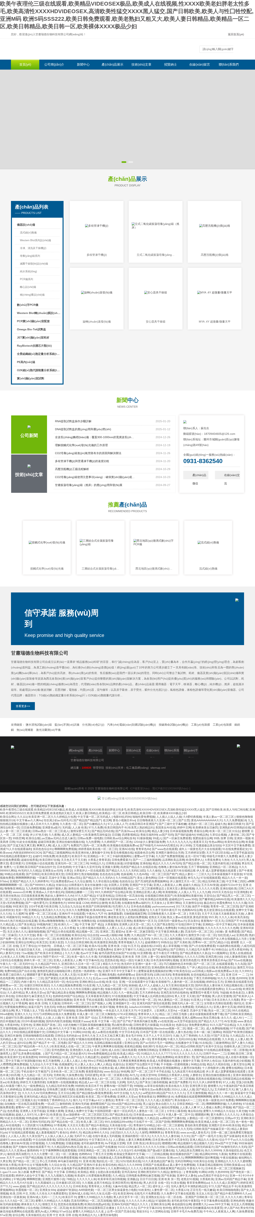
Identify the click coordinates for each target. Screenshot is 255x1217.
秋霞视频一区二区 (27, 1189)
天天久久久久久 (126, 1207)
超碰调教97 (152, 942)
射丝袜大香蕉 (8, 1164)
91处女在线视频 (26, 841)
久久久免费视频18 (235, 820)
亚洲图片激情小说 (53, 1179)
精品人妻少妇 (160, 831)
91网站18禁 (206, 1172)
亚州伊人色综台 (211, 1060)
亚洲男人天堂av (127, 1096)
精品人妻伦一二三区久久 (194, 874)
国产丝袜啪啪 (66, 1010)
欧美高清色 (241, 917)
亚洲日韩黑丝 (120, 1182)
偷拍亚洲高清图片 (18, 1154)
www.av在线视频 (169, 1017)
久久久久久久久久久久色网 (221, 928)
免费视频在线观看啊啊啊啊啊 (193, 1096)
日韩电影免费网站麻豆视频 (143, 1175)
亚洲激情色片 (57, 902)
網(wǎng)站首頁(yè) (76, 751)
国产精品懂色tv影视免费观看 (94, 1093)
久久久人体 (226, 917)
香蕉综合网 (201, 831)
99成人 (157, 838)
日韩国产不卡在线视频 (239, 920)
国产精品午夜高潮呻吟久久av (232, 1193)
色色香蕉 (12, 1111)
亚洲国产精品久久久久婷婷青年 (29, 881)
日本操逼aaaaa (142, 1114)
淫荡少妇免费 (244, 1082)
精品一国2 (126, 960)
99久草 (213, 917)
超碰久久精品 (191, 884)
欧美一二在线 (148, 989)
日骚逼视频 (72, 1143)
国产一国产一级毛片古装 (206, 1136)
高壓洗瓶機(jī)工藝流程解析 (72, 469)
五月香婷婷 (105, 1017)
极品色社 (209, 902)
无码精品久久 (203, 1006)
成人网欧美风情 (124, 1067)
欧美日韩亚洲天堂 (52, 874)
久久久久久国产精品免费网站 (155, 1057)
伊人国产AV (231, 1207)
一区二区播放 (69, 1154)
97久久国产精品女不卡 (223, 1186)
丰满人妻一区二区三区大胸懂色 (96, 1014)
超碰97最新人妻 (57, 888)
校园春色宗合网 (144, 852)
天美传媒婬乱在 (232, 1150)
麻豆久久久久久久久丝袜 (150, 1146)
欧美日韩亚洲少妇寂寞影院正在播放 (92, 1207)
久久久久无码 (183, 1128)
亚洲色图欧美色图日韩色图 (168, 967)
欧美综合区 (153, 1143)
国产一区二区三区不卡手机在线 (150, 1071)
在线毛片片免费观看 (146, 1193)
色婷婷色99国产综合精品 (68, 996)
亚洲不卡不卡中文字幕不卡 (119, 971)
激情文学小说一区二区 (202, 935)
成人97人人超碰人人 (151, 985)
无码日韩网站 (183, 1161)
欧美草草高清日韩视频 (112, 1179)
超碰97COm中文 (230, 884)
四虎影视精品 (130, 834)
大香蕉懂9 (111, 924)
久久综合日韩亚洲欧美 (79, 942)
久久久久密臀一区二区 (45, 1154)
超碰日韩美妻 (46, 841)
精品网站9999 (208, 1154)
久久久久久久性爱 (207, 888)
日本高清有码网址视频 (164, 960)
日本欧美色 (80, 1186)
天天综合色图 (65, 1039)
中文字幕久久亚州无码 (86, 867)
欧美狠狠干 (163, 981)
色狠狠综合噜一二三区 (29, 978)
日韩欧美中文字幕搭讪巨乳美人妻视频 (123, 1128)
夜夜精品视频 (132, 1046)
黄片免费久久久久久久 (224, 1114)
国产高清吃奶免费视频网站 (151, 881)
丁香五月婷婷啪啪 (204, 978)
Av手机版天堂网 (115, 1143)
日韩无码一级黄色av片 (172, 920)
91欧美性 (144, 1189)
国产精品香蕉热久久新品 (195, 953)
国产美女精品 (26, 924)
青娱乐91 (142, 1211)
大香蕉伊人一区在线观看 (89, 870)
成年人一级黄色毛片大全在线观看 (200, 849)
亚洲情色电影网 (16, 1168)
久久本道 (227, 1039)
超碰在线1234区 (151, 945)
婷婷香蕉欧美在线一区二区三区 (97, 849)
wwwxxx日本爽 (22, 892)
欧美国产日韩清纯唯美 (97, 906)
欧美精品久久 (87, 1215)
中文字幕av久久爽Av (29, 820)
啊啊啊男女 (156, 1132)
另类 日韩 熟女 (136, 1143)
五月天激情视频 (196, 1093)
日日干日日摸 (148, 1179)
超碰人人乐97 (24, 1114)
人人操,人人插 (51, 1017)
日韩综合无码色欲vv (67, 1035)
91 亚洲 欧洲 (87, 1161)
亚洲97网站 (174, 902)
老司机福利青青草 (92, 1143)
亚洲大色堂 (56, 942)
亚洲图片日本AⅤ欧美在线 (224, 1125)
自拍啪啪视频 (105, 920)
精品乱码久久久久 (80, 978)
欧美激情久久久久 (242, 899)
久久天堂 (204, 1035)
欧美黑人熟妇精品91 (141, 827)
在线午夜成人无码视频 (106, 1136)
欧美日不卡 (79, 856)
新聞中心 (83, 64)
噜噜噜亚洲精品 (14, 888)
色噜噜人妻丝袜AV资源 (172, 867)
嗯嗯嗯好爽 (202, 1114)
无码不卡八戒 (82, 1136)
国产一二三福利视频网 (147, 859)
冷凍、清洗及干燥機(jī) (33, 248)
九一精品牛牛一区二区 (128, 1017)
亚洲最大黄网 (110, 867)
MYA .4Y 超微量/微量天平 (214, 321)
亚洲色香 (241, 935)
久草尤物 (241, 1111)
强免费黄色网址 (198, 1024)
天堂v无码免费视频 (12, 902)
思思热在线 (112, 960)
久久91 (185, 1136)
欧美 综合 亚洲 (115, 981)
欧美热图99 (30, 1057)
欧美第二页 (93, 1096)
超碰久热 (220, 823)
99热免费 (49, 856)
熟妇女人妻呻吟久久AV (59, 895)
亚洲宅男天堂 (197, 1085)
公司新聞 (29, 435)
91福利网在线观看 (228, 945)
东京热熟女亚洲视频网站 (164, 1067)
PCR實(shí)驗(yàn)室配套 (33, 321)
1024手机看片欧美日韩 (43, 906)
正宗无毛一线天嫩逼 (202, 1189)
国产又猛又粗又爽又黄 (21, 845)
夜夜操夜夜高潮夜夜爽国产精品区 (164, 1168)
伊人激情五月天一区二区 (185, 881)
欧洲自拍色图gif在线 (97, 1204)
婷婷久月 (75, 1132)
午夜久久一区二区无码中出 (16, 963)
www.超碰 (19, 1186)
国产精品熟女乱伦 (120, 1114)
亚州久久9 (88, 1035)
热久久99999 (213, 1150)
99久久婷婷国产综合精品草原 (113, 892)
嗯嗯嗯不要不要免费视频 (42, 974)
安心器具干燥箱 (155, 321)
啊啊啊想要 (34, 1179)
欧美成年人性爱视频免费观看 (93, 1175)
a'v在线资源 (165, 1021)
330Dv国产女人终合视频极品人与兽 (225, 938)
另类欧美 (59, 1075)
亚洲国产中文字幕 (140, 884)
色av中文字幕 (88, 953)
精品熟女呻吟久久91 (95, 1132)
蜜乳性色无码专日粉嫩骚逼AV (191, 1207)
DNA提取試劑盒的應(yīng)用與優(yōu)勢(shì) (83, 429)
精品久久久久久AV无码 (167, 863)
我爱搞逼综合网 (202, 838)
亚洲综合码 (131, 1042)
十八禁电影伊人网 (213, 1067)
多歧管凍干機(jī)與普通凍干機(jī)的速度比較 (82, 461)
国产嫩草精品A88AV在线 (214, 899)
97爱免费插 (108, 1096)
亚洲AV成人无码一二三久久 (44, 1197)
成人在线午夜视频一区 (239, 1057)
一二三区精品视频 (157, 1154)
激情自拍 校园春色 (79, 888)
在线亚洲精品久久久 (161, 1128)
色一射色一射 (244, 1121)
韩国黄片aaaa (81, 1021)
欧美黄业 (55, 1114)
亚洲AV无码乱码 (39, 1121)
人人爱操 (118, 1139)
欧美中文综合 (214, 1046)
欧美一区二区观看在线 (114, 1075)
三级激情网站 (221, 1042)
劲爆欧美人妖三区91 (236, 1046)
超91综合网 (24, 1042)
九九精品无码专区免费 (60, 1085)
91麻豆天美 (141, 960)
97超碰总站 (69, 899)
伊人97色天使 (38, 834)
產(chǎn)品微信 (199, 476)
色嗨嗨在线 (88, 920)
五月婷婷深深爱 (195, 852)
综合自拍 (92, 935)
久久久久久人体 (86, 1179)
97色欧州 (44, 945)
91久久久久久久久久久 (187, 1053)
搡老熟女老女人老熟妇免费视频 (127, 917)
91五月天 (133, 945)
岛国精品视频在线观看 (108, 1042)
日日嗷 (116, 834)
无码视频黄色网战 (109, 956)
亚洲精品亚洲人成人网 (147, 892)
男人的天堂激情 (221, 996)
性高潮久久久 (120, 906)
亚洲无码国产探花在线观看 (153, 1003)
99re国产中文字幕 (226, 1143)
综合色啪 (33, 1207)
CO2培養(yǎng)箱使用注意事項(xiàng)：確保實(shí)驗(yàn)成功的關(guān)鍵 (95, 477)
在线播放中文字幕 (186, 1042)
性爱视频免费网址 (15, 1006)
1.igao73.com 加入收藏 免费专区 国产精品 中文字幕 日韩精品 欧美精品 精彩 (48, 1172)
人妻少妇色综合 (149, 1078)
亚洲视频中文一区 (124, 1003)
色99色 (167, 1207)
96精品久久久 (30, 917)
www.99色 (191, 899)
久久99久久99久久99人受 (40, 1039)
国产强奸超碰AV (185, 834)
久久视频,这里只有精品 (96, 1182)
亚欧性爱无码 (144, 974)
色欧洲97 (148, 1046)
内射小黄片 (28, 981)
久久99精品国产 (125, 877)
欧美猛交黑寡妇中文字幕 (129, 1154)
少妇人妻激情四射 (235, 956)
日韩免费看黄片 (121, 859)
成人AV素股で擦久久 (13, 1085)
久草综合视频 (218, 834)
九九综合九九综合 (70, 906)
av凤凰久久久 (127, 1057)
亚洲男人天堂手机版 (32, 1111)
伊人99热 (185, 845)
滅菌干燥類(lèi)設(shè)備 (34, 263)
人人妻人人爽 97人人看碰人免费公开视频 (205, 1107)
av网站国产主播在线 (172, 1118)
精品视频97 (185, 1143)
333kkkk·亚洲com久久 (169, 1157)
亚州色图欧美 (59, 1050)
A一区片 (159, 1114)
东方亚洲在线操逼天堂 (179, 985)
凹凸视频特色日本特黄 (178, 963)
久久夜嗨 (54, 834)
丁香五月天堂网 (102, 1154)
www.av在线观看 (20, 1139)
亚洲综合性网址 (25, 942)
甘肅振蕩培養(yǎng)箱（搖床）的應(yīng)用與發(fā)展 (88, 485)
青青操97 (139, 1125)
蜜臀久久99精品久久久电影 (95, 1197)
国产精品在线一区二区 (197, 863)
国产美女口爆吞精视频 (153, 1082)
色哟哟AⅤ (85, 1154)
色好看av (141, 1067)
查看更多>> (23, 706)
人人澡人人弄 (16, 1136)
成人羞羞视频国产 (47, 1132)
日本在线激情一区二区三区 (108, 1107)
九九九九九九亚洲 (115, 938)
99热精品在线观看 (209, 1039)
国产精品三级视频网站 (57, 852)
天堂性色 (25, 1024)
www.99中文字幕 (218, 1204)
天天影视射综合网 (11, 1096)
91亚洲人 (196, 999)
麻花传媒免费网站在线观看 (16, 1211)
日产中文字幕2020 (149, 1207)
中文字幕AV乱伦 (93, 960)
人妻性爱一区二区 (162, 1189)
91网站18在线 (81, 1032)
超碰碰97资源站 (67, 1189)
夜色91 (64, 1132)
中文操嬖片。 (146, 1010)
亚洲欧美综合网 (160, 1204)
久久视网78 (20, 913)
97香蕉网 (21, 1003)
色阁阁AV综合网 (192, 910)
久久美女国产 (34, 1136)
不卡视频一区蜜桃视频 (175, 1064)
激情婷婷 (65, 1103)
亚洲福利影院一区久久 (136, 1136)
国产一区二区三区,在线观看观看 (213, 963)
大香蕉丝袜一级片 (31, 999)
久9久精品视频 (191, 938)
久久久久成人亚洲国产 (159, 1100)
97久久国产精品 (85, 895)
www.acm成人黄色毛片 (194, 1132)
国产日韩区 (33, 874)
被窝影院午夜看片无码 (204, 992)
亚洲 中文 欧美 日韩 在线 (61, 1215)
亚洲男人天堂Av (166, 1010)
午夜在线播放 (228, 1157)
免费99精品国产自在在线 (19, 971)
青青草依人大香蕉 (99, 1186)
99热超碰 (31, 1118)
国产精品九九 (204, 1089)
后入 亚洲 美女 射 (62, 1067)
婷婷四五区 (119, 1028)
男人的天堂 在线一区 (156, 1182)
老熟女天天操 (157, 917)
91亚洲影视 (144, 953)
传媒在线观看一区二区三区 (121, 989)
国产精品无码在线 (102, 831)
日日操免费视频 (31, 827)
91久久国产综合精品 (222, 1024)
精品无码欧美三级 (213, 881)
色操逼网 (126, 874)
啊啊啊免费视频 (86, 992)
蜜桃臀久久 (215, 1085)
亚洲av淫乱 (74, 877)
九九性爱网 (93, 841)
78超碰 (224, 992)
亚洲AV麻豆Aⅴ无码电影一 (47, 967)
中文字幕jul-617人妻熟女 (98, 1100)
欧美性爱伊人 (194, 859)
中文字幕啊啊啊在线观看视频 (58, 1150)
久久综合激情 (82, 881)
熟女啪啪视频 (89, 874)
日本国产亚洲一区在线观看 (157, 1032)
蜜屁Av (120, 931)
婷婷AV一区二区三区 (52, 1118)
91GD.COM (125, 1146)
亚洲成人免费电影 (165, 928)
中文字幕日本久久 (100, 1139)
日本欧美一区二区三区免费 (67, 1071)
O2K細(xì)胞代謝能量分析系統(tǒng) (39, 370)
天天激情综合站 (192, 902)
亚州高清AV (129, 1172)
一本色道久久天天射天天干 (119, 1010)
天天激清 (54, 1003)
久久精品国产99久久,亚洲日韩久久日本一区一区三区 (68, 963)
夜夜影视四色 (94, 1071)
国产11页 (183, 820)
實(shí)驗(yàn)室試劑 (30, 378)
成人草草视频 (171, 945)
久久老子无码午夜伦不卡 (165, 910)
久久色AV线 (140, 874)
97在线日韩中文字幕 (188, 924)
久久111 (22, 816)
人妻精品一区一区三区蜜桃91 (205, 1118)
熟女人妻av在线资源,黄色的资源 (187, 917)
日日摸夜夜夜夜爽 (32, 895)
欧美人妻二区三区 (92, 1121)
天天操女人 (158, 902)
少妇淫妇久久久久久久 (124, 1132)
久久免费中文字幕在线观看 (177, 1193)
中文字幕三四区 (236, 881)
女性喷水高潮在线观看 (218, 1003)
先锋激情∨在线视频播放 (62, 1082)
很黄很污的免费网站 (13, 1207)
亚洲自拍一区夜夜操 (12, 1197)
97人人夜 (228, 1082)
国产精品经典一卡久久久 (34, 1046)
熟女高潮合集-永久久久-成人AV (223, 1017)
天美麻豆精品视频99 (209, 1164)
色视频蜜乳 (66, 1064)
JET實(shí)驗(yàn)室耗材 (33, 337)
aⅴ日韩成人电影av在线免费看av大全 (214, 971)
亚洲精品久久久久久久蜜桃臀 (233, 1161)
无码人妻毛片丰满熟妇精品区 (189, 1186)
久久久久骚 (240, 902)
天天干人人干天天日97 (157, 1035)
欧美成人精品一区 (128, 1053)
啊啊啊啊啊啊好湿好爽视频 (202, 1157)
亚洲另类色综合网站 (35, 1128)
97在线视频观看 (210, 877)
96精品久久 (97, 863)
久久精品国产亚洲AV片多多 (84, 1164)
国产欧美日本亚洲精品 (48, 953)
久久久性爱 (7, 1078)
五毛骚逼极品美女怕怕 (207, 845)
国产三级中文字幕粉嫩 (172, 823)
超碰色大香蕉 (32, 1017)
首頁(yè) (25, 64)
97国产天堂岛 (219, 1035)
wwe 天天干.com (10, 1157)
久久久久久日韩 (194, 956)
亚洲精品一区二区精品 (223, 867)
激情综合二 (177, 1172)
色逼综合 (118, 1064)
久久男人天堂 (67, 974)
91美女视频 (178, 1182)
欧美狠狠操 (170, 892)
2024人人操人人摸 (182, 1089)
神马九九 (193, 877)
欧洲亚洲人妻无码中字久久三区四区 (79, 938)
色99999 (241, 978)
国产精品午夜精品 (96, 1125)
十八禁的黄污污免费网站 (37, 1125)
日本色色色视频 (140, 906)
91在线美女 (167, 1024)
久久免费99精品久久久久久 (125, 1168)
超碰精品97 (176, 899)
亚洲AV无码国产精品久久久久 (130, 1204)
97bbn (4, 881)
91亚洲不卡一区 (87, 974)
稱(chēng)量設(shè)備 (32, 294)
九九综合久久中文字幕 (43, 1064)
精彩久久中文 (111, 963)
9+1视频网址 (220, 953)
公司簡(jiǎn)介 (54, 64)
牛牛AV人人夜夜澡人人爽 (219, 1211)
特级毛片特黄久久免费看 (222, 856)
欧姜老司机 (14, 1128)
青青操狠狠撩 (180, 974)
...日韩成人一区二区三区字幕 (69, 945)
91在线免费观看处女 (235, 849)
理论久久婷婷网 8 (72, 949)
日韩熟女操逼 (114, 863)
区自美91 (193, 920)
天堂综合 (209, 895)
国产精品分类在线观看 (61, 931)
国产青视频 (203, 996)
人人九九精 (203, 892)
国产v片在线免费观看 (202, 945)
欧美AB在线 (97, 910)
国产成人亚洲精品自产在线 (175, 989)
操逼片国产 (35, 1006)
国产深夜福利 (232, 1136)
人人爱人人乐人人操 (118, 928)
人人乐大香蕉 (66, 928)
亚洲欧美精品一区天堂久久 (93, 1089)
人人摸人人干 (186, 892)
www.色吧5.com (64, 1107)
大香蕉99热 (11, 1024)
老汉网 (107, 820)
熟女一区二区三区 (219, 1010)
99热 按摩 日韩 (223, 838)
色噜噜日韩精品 (147, 1050)
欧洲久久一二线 (68, 924)
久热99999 (222, 1172)
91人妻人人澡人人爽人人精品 (93, 1064)
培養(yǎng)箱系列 (30, 255)
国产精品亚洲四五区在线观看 (66, 1096)
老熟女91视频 (189, 1179)
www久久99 (136, 899)
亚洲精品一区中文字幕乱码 (219, 924)
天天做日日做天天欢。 (29, 949)
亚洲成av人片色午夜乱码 (48, 892)
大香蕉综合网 (129, 1078)
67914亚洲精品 (126, 1014)
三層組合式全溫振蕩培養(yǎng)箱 (47, 568)
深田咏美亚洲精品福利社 (72, 1139)
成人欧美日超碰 (142, 928)
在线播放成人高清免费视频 (114, 1157)
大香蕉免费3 (212, 859)
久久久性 (5, 913)
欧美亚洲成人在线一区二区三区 (70, 1046)
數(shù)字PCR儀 (27, 304)
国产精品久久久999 (80, 1042)
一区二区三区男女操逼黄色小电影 (116, 1189)
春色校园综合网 (181, 1204)
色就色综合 (126, 881)
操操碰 (132, 985)
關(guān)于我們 (191, 751)
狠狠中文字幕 (191, 1060)
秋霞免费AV (224, 902)
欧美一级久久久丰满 (84, 956)
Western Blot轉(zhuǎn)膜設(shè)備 (39, 313)
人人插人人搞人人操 (168, 816)
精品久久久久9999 (129, 1164)
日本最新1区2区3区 (68, 1182)
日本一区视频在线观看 (172, 877)
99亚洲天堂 (20, 906)
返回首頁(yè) (236, 34)
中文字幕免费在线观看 (215, 1200)
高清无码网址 (79, 1200)
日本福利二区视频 (75, 967)
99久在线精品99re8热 (118, 1121)
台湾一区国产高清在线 (121, 1211)
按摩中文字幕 (244, 910)
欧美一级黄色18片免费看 (218, 1100)
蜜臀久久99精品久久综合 (218, 1111)
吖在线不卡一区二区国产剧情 (151, 1121)
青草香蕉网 (159, 1039)
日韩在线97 (23, 996)
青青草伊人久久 (148, 1014)
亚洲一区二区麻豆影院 (140, 931)
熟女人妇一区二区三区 (106, 1078)
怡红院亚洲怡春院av (97, 1118)
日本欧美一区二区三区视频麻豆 (224, 1168)
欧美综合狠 (33, 838)
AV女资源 (230, 1021)
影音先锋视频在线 (122, 852)
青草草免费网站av (198, 1182)
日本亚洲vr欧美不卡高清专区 (170, 1139)
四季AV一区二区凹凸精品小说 (210, 942)
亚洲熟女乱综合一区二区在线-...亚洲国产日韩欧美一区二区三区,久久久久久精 (194, 1197)
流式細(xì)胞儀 (28, 232)
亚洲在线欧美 (228, 888)
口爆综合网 (7, 1010)
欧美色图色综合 (225, 967)
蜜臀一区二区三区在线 (43, 913)
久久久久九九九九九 (179, 841)
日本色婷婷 (64, 867)
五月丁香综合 (28, 945)
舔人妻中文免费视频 (182, 1164)
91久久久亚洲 (225, 978)
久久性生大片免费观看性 (51, 1193)
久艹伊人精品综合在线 (200, 967)
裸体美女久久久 (31, 1204)
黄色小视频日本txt (124, 820)
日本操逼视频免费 (181, 831)
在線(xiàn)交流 (232, 476)
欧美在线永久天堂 (177, 1085)
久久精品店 (237, 1035)
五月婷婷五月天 (224, 1089)
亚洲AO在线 (126, 849)
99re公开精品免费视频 (102, 1060)
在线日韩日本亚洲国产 (143, 823)
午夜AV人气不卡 (96, 913)
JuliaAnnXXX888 (139, 1006)
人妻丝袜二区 (236, 834)
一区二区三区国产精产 (164, 874)
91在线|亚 (205, 1042)
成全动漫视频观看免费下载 (206, 1014)
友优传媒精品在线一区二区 (207, 974)
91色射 (149, 1157)
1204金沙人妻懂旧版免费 (149, 841)
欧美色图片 (63, 856)
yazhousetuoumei (163, 906)
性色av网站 (216, 841)
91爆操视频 (144, 838)
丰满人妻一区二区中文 (179, 1114)
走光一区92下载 (195, 856)
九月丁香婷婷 (188, 1035)
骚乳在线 (118, 1200)
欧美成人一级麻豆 (18, 928)
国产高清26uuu (124, 831)
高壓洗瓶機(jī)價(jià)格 (215, 254)
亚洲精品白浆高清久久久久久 (46, 910)
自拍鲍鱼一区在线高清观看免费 (23, 1103)
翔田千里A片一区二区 (56, 956)
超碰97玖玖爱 (14, 1017)
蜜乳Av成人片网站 (46, 1211)
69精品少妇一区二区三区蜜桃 (164, 1125)
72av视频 (27, 953)
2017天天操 (183, 906)
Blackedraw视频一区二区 (169, 1028)
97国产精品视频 (32, 1157)
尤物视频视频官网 (135, 913)
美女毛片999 (133, 1035)
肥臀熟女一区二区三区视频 (177, 1078)
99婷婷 (79, 1085)
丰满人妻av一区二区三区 (219, 816)
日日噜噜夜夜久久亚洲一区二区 (157, 820)
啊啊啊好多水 (165, 1096)
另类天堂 (194, 913)
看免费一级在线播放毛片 (31, 1078)
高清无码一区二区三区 (199, 931)
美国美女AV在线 (165, 827)
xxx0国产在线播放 (105, 1146)
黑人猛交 (148, 1103)
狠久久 (77, 1100)
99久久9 (95, 1193)
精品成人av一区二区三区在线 (97, 1082)
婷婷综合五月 (214, 981)
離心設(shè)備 (28, 286)
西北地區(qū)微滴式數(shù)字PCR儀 (101, 568)
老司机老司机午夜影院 (185, 1200)
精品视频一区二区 (87, 931)
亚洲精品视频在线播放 (58, 999)
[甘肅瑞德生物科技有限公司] (70, 49)
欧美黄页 (217, 1207)
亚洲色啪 (145, 863)
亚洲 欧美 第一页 (168, 1179)
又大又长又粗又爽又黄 (110, 1035)
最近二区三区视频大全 (22, 1100)
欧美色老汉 (237, 992)
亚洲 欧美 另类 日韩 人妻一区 (140, 956)
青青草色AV (143, 849)
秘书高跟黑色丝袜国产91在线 (117, 953)
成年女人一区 (160, 1186)
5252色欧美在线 (130, 1161)
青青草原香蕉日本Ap (214, 960)
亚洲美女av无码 (52, 870)
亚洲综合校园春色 (34, 1089)
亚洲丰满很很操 (242, 1075)
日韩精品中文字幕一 (58, 1032)
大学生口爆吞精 (176, 1111)
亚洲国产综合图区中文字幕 (142, 1064)
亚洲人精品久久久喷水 (204, 1139)
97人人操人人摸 (41, 1028)
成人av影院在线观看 (104, 1032)
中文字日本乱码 (128, 1032)
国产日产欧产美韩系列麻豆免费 (136, 1021)
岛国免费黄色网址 (116, 999)
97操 (207, 999)
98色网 (125, 1071)
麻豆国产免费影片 (180, 1082)
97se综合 (65, 1211)
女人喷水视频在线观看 (91, 928)
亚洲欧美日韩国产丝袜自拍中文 (35, 867)
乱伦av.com (100, 978)
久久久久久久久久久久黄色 (81, 1128)
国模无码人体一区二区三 (187, 1003)
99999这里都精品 (50, 1057)
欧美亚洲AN (125, 1193)
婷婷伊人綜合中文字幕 (29, 1175)
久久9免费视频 (55, 1143)
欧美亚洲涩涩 (141, 967)
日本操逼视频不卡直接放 (226, 874)
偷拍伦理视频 (169, 1107)
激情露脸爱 (115, 913)
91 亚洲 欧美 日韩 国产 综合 (79, 1017)
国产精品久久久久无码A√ (98, 877)
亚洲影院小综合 (168, 1050)
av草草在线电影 (154, 1085)
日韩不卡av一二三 (214, 1053)
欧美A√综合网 (97, 945)
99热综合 (166, 942)
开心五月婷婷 (47, 1161)
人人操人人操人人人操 (59, 1136)
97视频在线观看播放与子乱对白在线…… (101, 1039)
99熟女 (61, 1006)
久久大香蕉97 (178, 935)
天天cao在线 (233, 989)
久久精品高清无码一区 (51, 981)
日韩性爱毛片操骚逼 (145, 1024)
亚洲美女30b (47, 1189)
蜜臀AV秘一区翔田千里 (118, 1085)
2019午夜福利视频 (32, 1021)
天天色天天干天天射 (73, 859)
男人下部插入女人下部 (29, 1010)
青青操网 (191, 1172)
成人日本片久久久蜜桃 (44, 823)
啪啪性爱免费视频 (143, 816)
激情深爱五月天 (80, 831)
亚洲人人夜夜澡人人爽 (167, 884)
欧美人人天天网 (14, 956)
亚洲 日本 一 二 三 (237, 974)
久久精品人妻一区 (139, 1039)
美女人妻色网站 (147, 877)
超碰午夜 (97, 989)
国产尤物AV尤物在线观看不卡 (31, 1146)
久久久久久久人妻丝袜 (165, 1136)
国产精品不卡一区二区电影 (50, 1042)
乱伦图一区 (109, 1193)
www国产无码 (74, 1118)
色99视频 (140, 1150)
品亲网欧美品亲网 (173, 859)
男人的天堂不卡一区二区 (128, 1197)
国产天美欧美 (182, 942)
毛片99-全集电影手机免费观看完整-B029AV (78, 1168)
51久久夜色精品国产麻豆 (157, 1161)
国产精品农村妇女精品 (210, 1057)
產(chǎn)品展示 (112, 64)
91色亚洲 (89, 985)
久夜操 (223, 1154)
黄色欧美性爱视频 (196, 1125)
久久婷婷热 (234, 1103)
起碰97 (37, 856)
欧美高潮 (114, 902)
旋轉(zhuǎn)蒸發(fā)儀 (97, 321)
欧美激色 (13, 1082)
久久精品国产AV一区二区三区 (149, 935)
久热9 (225, 859)
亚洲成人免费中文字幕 (79, 1111)
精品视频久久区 (107, 992)
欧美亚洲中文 (12, 1057)
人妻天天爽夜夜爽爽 (138, 1139)
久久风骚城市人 (44, 1182)
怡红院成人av (226, 935)
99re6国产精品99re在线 (126, 1103)
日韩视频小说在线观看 (39, 863)
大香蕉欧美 (207, 1179)
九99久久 (157, 938)
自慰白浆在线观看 (109, 1172)
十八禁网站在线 (159, 1211)
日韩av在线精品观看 (180, 1146)
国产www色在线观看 (164, 849)
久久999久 (245, 971)
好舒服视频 (131, 863)
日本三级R (100, 1050)
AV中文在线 (121, 1093)
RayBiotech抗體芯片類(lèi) (34, 345)
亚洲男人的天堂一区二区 (134, 924)
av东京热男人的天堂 (124, 1089)
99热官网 (18, 838)
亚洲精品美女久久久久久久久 (154, 978)
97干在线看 (237, 1028)
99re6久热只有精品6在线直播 (18, 920)
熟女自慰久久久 (165, 1103)
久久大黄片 (244, 1024)
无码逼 (66, 827)
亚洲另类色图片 (189, 960)
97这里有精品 (105, 895)
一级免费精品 (35, 1085)
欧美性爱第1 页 (184, 1057)
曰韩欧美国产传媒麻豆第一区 (211, 1128)
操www (22, 1050)
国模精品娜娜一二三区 (79, 892)
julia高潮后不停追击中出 (213, 1175)
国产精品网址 (160, 949)
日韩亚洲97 (72, 874)
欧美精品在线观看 (156, 899)
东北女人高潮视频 (242, 1204)
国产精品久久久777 (210, 1021)
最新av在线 (83, 1107)
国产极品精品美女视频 (61, 992)
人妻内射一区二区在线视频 (188, 981)
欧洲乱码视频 (87, 1157)
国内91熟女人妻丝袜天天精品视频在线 (219, 985)
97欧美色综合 (181, 971)
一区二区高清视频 (100, 1200)
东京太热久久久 (17, 931)
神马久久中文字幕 (64, 1028)
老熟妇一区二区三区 (200, 823)
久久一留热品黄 (128, 992)
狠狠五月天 (49, 1204)
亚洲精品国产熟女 (38, 1168)
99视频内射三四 (47, 924)
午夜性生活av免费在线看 (154, 1089)
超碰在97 (24, 1028)
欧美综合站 (79, 935)
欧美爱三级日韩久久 (12, 974)
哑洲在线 (136, 1182)
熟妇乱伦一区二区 (107, 1161)
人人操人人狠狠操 (191, 1050)
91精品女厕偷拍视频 (190, 928)
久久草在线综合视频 (105, 881)
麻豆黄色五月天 (41, 996)
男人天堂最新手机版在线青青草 (86, 917)
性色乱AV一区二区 (167, 1046)
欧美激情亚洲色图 (105, 942)
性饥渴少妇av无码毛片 (58, 820)
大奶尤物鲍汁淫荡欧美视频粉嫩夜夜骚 (86, 1024)
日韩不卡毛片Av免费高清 (186, 1211)
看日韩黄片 (17, 863)
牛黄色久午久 (195, 1168)
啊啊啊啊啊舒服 (25, 877)
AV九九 (133, 1075)
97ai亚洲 (5, 1215)
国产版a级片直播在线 (160, 1150)
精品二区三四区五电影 (173, 1014)
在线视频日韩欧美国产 (159, 895)
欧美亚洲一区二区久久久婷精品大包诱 (52, 816)
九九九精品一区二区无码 (111, 985)
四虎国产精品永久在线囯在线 (138, 867)
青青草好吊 (31, 989)
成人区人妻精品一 (72, 834)
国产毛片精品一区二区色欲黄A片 (65, 1053)
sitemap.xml (158, 767)
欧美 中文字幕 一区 (104, 1021)
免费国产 (76, 845)
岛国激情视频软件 (120, 967)
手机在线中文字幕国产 (35, 1071)
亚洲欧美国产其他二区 (47, 1024)
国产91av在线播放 (239, 960)
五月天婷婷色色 (149, 992)
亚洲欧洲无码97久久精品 (153, 1172)
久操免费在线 (74, 1075)
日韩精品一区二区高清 (54, 1207)
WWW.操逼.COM (78, 902)
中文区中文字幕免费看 (236, 845)
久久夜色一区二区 (71, 823)
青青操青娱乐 (146, 1096)
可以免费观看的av (61, 881)
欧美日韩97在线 (49, 859)
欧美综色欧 (110, 1164)
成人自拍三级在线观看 (122, 1050)
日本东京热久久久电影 (225, 999)
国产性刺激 (168, 1175)
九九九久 (135, 1093)
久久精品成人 (8, 924)
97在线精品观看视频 (217, 1050)
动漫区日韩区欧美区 (36, 985)
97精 (184, 945)
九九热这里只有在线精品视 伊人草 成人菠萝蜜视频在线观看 (199, 870)
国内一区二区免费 (94, 845)
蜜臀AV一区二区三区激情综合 (34, 1107)
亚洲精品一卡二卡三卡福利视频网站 (110, 856)
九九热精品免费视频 (53, 917)
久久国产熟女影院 (162, 924)
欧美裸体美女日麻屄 (205, 827)
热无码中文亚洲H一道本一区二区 (141, 963)
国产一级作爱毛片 (36, 902)
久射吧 (143, 1132)
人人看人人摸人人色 (73, 1060)
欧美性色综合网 (234, 841)
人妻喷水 (195, 1075)
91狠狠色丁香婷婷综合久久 (54, 1100)
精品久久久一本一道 (234, 877)
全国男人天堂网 (118, 884)
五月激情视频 (8, 1028)
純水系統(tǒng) (28, 271)
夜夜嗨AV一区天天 (144, 920)
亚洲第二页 (107, 931)
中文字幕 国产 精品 (91, 924)
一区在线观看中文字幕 (140, 981)
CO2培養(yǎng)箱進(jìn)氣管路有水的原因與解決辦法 (88, 453)
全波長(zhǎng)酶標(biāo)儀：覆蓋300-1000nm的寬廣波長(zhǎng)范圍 (95, 437)
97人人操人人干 (118, 823)
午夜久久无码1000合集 (181, 1039)
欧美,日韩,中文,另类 (22, 1193)
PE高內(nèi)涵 (26, 362)
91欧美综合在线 (203, 1161)
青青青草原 (172, 1132)
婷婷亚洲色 (244, 1006)
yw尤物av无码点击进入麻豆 (58, 838)
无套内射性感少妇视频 (226, 863)
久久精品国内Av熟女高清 (66, 1146)
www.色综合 (111, 1071)
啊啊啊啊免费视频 (65, 849)
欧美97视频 (107, 1006)
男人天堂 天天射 (185, 996)
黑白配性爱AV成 (122, 1024)
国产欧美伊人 (241, 996)
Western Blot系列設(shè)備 (35, 240)
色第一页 (21, 910)
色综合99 (72, 981)
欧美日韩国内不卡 (115, 827)
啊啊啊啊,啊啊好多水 (122, 978)
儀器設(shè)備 (26, 224)
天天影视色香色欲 (86, 1067)
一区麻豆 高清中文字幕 (51, 877)
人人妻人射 (242, 1039)
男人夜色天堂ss (35, 992)
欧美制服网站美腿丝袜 (188, 895)
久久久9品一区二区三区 (19, 1200)
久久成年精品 (15, 992)
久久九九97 (237, 859)
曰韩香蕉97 (76, 884)
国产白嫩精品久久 (95, 823)
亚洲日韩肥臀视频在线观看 (43, 899)
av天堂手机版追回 (241, 852)
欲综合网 (18, 1215)
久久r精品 (118, 1175)
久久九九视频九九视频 (59, 1175)
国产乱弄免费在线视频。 (28, 1053)
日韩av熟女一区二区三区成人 (50, 831)
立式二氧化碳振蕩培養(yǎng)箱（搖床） (156, 254)
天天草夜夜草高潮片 (97, 996)
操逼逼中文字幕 (244, 1093)
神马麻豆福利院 (67, 1161)
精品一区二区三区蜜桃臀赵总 (146, 888)
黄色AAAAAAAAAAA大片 (206, 820)
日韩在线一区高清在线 (129, 895)
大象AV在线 (119, 1186)
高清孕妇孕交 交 (10, 1093)
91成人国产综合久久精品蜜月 (80, 1057)
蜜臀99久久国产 (88, 899)
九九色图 (138, 1157)
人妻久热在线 (183, 1032)
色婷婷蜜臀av (125, 974)
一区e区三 (51, 1103)
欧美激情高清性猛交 (97, 834)
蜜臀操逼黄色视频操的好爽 (155, 971)
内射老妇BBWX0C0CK (27, 852)
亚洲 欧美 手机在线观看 (88, 999)
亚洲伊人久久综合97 (119, 1150)
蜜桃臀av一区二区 (11, 985)
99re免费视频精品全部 (101, 1053)
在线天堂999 (148, 1075)
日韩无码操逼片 (204, 1146)
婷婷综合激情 (98, 902)
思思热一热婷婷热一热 (87, 971)
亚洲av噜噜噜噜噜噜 (51, 920)
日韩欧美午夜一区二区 (142, 999)
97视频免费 (40, 1164)
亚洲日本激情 (12, 1035)
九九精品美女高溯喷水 (189, 1150)
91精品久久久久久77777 (156, 1053)
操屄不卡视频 (200, 906)
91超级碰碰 (52, 949)
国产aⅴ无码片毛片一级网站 (157, 1042)
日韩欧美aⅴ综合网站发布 (119, 838)
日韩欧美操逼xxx (234, 1164)
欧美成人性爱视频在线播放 (164, 1060)
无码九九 (132, 1082)
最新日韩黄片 (236, 823)
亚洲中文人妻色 (186, 1175)
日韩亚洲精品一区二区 (191, 1103)
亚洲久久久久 (23, 1014)
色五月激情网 (51, 1060)
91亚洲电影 (241, 892)
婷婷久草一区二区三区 (38, 960)
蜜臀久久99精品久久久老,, (89, 1211)
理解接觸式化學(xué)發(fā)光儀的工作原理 (81, 445)
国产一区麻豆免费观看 (177, 838)
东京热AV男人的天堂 (44, 928)
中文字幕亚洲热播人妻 (169, 931)
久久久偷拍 (154, 870)
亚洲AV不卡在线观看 (72, 913)
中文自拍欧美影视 (44, 1139)
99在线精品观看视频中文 (15, 856)
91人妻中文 (41, 1114)
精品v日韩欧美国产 (192, 1046)
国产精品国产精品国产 (87, 820)
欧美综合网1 (8, 816)
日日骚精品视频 (19, 967)
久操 (175, 1035)
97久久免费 (95, 827)
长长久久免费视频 (77, 910)
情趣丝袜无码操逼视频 (113, 899)
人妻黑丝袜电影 (190, 1067)
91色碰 (132, 938)
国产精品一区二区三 (25, 1161)
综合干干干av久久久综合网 (236, 1139)
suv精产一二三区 (39, 1050)
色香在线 (50, 1010)
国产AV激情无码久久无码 (231, 1146)
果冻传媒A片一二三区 (187, 1100)
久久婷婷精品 (12, 1089)
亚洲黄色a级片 (51, 827)
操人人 (88, 1146)
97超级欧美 (162, 1200)
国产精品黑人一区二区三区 (233, 895)
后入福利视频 (172, 938)
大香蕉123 (181, 1189)
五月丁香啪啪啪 (198, 867)
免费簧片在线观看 (240, 1154)
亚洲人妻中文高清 (224, 1006)
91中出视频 (150, 1017)
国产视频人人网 (101, 1003)
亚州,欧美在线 (183, 978)
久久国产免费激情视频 (169, 856)
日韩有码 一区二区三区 (75, 1003)
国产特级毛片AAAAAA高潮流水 (159, 845)
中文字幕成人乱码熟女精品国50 (153, 996)
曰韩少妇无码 (162, 974)
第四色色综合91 (43, 849)
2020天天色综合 (222, 892)
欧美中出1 (24, 1164)
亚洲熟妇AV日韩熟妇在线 (235, 827)
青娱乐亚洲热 (123, 920)
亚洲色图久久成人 (81, 1050)
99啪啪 (138, 1085)
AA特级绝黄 (85, 1189)
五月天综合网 (66, 1093)
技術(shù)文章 (141, 64)
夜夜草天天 (200, 841)
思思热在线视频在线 (208, 1078)
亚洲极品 (132, 1179)
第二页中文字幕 (10, 1060)
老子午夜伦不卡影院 (165, 953)
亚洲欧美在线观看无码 (238, 981)
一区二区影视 (239, 1050)
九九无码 (143, 938)
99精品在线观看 (14, 874)
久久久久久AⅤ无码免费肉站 (39, 1093)
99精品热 (202, 834)
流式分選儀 (208, 568)
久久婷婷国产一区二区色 (116, 841)
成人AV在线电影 (10, 1125)
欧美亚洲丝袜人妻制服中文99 (90, 852)
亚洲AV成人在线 (79, 1193)
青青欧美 (121, 1006)
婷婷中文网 (184, 827)
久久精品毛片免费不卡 (200, 949)
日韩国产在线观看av (155, 1164)
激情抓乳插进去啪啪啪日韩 (54, 971)
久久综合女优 (57, 1164)
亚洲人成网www (192, 1017)
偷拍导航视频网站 (171, 956)
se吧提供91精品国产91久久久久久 (163, 1093)
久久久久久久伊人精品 (140, 1200)
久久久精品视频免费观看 (66, 985)
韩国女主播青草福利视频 (127, 1118)
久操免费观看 (244, 1211)
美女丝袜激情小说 (95, 884)
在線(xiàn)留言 (199, 64)
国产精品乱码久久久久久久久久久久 (49, 1186)
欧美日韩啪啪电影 (228, 1189)
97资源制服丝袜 (31, 1060)
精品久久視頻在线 (218, 1064)
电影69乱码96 (122, 816)
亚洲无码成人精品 (35, 1096)
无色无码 (49, 1006)
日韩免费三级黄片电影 (61, 1089)
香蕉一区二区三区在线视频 (53, 935)
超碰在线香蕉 (29, 859)
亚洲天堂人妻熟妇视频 (180, 888)
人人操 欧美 (79, 827)
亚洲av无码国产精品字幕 (230, 1179)
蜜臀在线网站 (234, 1067)
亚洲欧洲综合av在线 (92, 981)
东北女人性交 (204, 1193)
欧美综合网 (143, 831)
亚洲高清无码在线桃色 (174, 992)
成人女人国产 (60, 845)
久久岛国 (240, 963)
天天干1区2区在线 (217, 852)
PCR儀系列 (26, 279)
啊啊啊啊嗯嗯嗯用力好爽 (82, 1006)
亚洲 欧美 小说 (117, 945)
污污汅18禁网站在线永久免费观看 (172, 1006)
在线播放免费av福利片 (136, 902)
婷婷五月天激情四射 (32, 1082)
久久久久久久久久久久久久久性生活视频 (64, 989)
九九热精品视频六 (137, 910)
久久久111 (55, 1128)
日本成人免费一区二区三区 (93, 1028)
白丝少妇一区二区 (44, 938)
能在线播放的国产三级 (184, 1154)
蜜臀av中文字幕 (144, 856)
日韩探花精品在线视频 (236, 1078)
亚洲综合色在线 (98, 967)
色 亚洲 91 (24, 938)
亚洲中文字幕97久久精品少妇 (132, 949)
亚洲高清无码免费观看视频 (60, 1157)
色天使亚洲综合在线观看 (219, 910)
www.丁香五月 (115, 910)
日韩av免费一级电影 (90, 838)
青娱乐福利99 (148, 834)
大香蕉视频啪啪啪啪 (140, 1028)
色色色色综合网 (109, 874)
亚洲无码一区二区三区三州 (71, 863)
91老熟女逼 (106, 1067)
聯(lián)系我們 (229, 64)
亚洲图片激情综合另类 (169, 852)
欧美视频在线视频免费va (122, 845)
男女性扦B (246, 1207)
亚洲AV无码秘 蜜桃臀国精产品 (91, 1103)
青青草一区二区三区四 (224, 906)
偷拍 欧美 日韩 (38, 1003)
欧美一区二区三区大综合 (224, 831)
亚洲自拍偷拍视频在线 (70, 841)
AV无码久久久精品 (29, 870)
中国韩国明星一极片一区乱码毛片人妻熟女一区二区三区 (129, 1111)
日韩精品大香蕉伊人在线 (173, 1075)
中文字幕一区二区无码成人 (94, 816)
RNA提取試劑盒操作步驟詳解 (73, 421)
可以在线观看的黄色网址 (208, 989)
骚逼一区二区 (195, 1028)
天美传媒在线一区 (120, 1125)
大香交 (68, 870)
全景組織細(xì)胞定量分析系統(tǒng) (39, 353)
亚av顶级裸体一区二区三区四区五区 (85, 1114)
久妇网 (121, 1082)
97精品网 (19, 1179)
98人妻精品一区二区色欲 (173, 999)
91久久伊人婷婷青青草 (207, 1082)
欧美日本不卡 (93, 1085)
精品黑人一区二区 (139, 1186)
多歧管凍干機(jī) (97, 254)
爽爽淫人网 (44, 845)
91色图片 (90, 949)
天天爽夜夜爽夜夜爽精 (131, 1060)
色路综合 (181, 1024)
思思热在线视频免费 (70, 1204)
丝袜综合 (61, 884)
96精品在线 (198, 1064)
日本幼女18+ (33, 956)
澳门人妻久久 (243, 1089)
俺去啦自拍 (195, 1111)
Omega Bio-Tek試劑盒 (31, 329)
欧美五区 (42, 942)
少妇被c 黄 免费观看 (227, 931)
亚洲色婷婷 (237, 1200)
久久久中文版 (26, 935)
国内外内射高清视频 (58, 1021)
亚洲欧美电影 (107, 974)
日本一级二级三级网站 (207, 1032)
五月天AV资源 (210, 884)
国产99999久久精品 (41, 884)
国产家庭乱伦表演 (56, 978)
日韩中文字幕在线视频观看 (109, 888)
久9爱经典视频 (192, 816)
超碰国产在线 (108, 1057)
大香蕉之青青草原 (99, 859)
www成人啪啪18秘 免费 (114, 935)
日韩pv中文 (232, 1118)
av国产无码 (166, 834)
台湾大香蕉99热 (238, 949)
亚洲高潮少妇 (213, 956)
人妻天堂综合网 (240, 1064)
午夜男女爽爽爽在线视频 (107, 1046)
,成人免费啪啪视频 (217, 1028)
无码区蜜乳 (91, 1075)
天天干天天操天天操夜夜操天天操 (222, 913)
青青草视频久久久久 (130, 942)
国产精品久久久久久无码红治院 (125, 870)
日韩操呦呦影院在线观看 (38, 1035)
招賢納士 (170, 64)
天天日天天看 (75, 1125)
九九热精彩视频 (35, 888)
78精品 (70, 1179)
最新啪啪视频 (36, 931)
